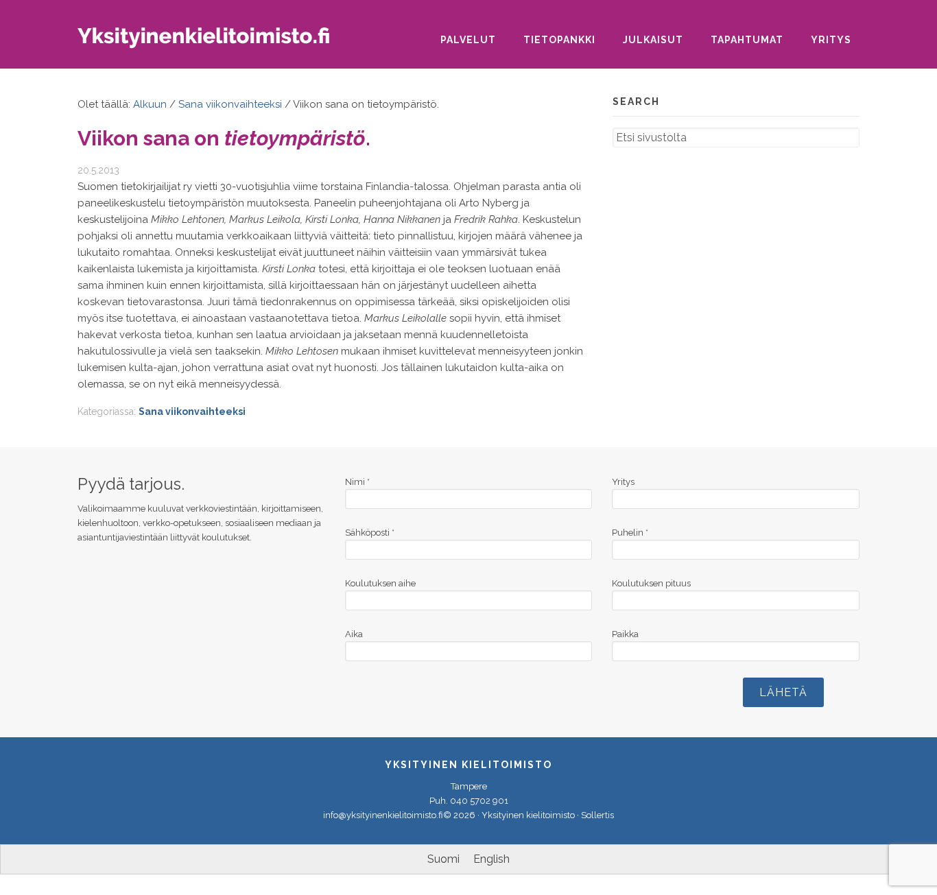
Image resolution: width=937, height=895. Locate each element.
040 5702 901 (479, 801)
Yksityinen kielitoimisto (215, 42)
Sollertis (597, 815)
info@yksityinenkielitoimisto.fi (383, 815)
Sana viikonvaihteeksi (192, 411)
